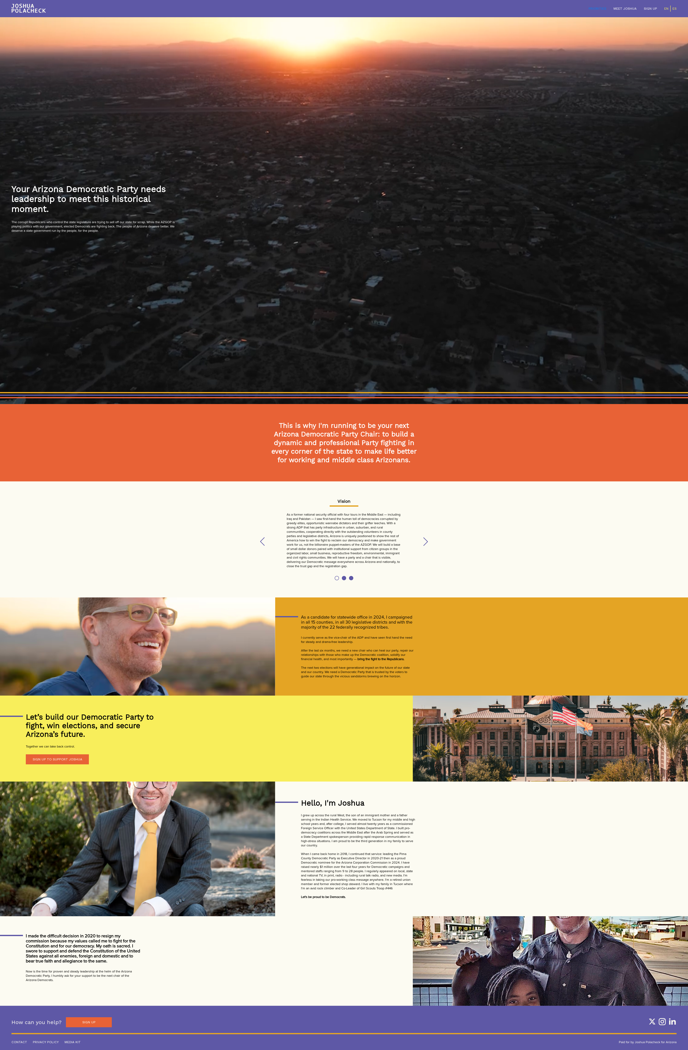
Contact (19, 1042)
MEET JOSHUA (625, 8)
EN (666, 8)
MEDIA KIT (72, 1042)
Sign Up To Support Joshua (57, 759)
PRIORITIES (597, 8)
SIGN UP (650, 8)
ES (674, 8)
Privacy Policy (46, 1042)
